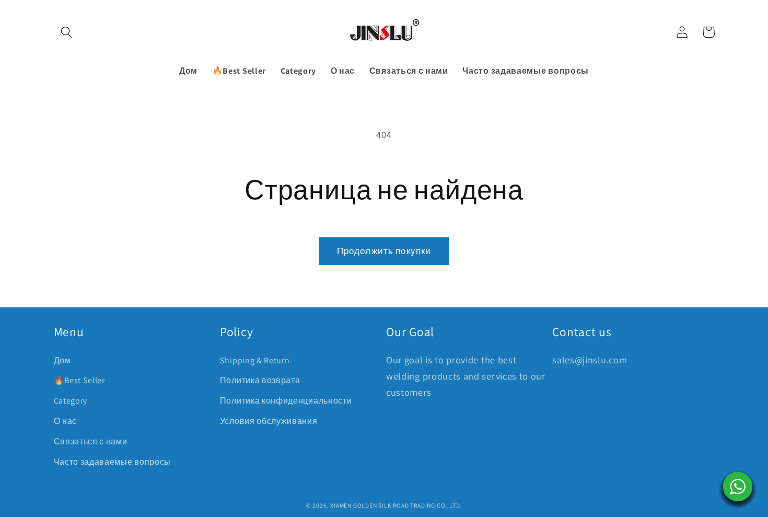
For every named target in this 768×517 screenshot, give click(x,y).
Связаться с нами (90, 441)
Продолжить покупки (384, 251)
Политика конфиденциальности (286, 400)
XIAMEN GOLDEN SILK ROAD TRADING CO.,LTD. (396, 505)
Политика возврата (260, 380)
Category (71, 400)
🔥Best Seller (79, 380)
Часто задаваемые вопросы (112, 461)
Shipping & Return (255, 360)
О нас (65, 421)
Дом (62, 360)
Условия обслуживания (269, 421)
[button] (67, 32)
